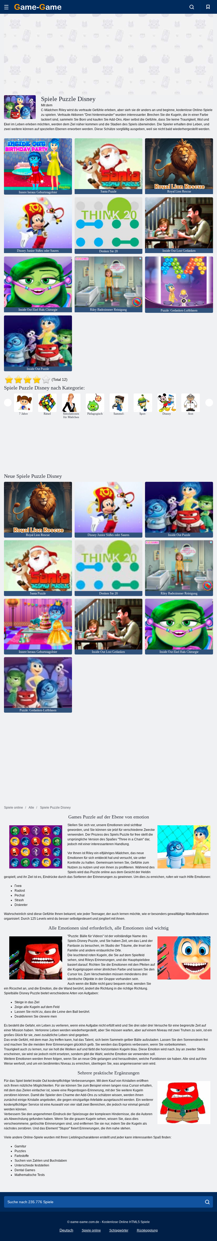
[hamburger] (6, 7)
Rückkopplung (147, 1230)
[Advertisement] (56, 54)
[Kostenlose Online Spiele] (38, 7)
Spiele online (91, 1230)
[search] (207, 1202)
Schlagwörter (118, 1230)
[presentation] (8, 402)
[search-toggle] (191, 7)
